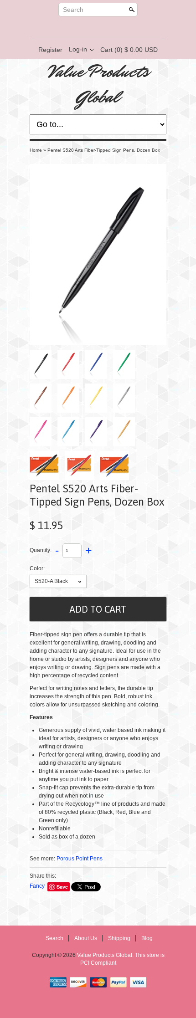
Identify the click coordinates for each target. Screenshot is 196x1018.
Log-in (78, 49)
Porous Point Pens (80, 858)
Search (73, 9)
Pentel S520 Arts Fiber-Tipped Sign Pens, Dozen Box (103, 150)
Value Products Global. (106, 955)
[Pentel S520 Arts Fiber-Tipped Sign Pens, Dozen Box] (98, 254)
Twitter (89, 27)
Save (62, 886)
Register (50, 49)
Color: (37, 568)
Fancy (37, 886)
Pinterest (105, 27)
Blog (147, 938)
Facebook (74, 27)
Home (36, 150)
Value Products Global (98, 84)
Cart (129, 49)
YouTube (120, 27)
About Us (85, 938)
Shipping (119, 938)
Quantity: (41, 550)
